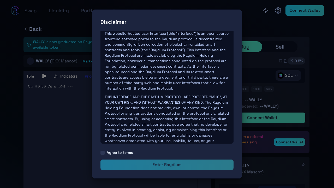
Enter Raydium (167, 164)
